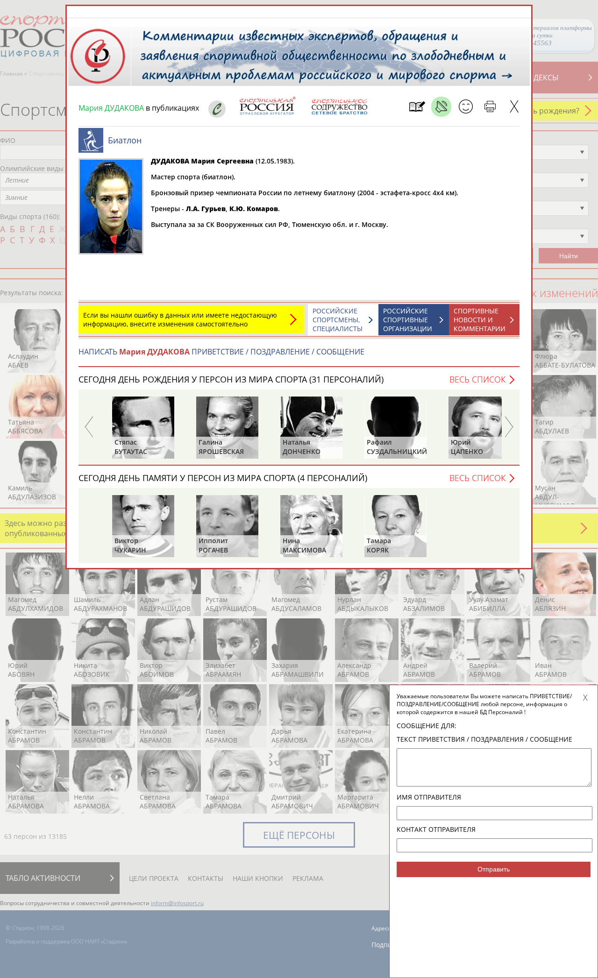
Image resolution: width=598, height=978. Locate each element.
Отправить (493, 869)
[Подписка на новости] (417, 107)
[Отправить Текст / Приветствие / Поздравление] (466, 107)
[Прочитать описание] (441, 107)
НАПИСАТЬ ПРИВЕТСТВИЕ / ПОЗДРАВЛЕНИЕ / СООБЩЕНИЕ (221, 352)
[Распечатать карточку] (490, 107)
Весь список (477, 379)
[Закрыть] (514, 107)
